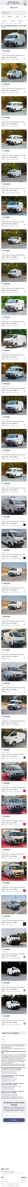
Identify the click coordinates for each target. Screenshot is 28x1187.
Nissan (14, 1057)
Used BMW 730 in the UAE (8, 1087)
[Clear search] (25, 13)
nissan (14, 23)
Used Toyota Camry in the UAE (9, 1078)
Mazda (19, 1057)
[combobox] (13, 13)
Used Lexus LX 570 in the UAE (9, 1073)
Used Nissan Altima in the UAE (8, 1080)
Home (2, 23)
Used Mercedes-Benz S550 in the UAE (11, 1086)
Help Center (24, 1179)
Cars (7, 23)
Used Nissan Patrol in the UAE (8, 1072)
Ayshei (21, 1098)
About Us (3, 1179)
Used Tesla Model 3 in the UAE (9, 1094)
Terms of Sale (4, 1183)
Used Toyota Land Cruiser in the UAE (10, 1070)
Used (10, 23)
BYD (22, 1057)
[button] (14, 3)
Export (4, 1042)
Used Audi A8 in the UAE (7, 1089)
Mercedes (4, 1058)
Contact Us (24, 1181)
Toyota (11, 1057)
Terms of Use (4, 1181)
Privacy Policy (4, 1185)
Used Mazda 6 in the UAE (7, 1081)
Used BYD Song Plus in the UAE (9, 1095)
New (3, 1039)
